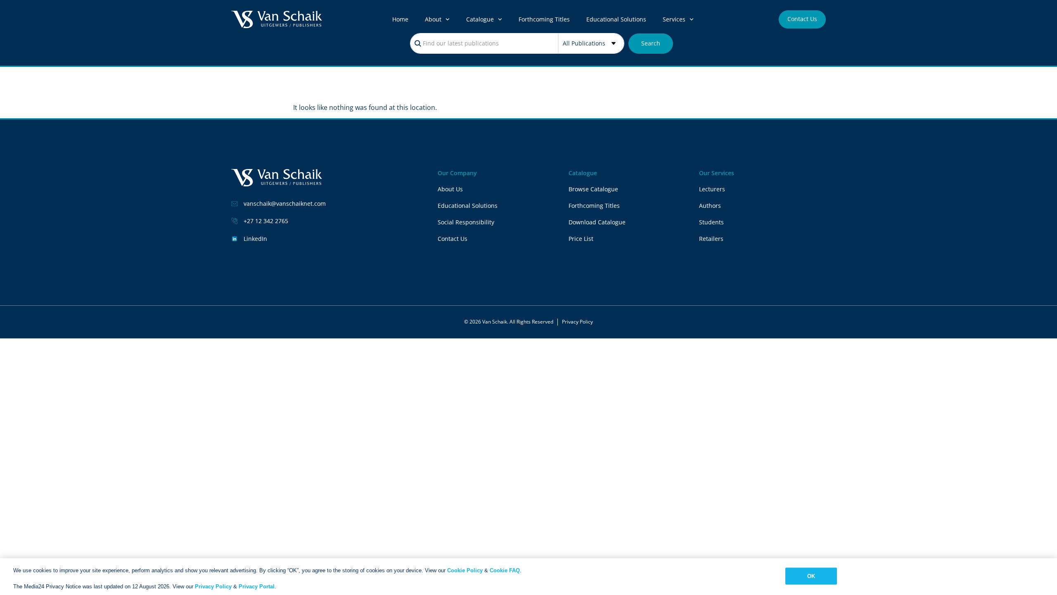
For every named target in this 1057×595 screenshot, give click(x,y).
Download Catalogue (597, 222)
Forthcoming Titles (544, 19)
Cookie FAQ (505, 570)
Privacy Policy (577, 321)
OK (811, 576)
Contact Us (452, 239)
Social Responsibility (466, 222)
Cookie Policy (465, 570)
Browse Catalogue (593, 189)
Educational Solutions (616, 19)
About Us (450, 189)
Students (711, 222)
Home (400, 19)
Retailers (711, 239)
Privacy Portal (257, 586)
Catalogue (480, 19)
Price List (581, 239)
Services (674, 19)
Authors (710, 205)
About (433, 19)
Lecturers (712, 189)
